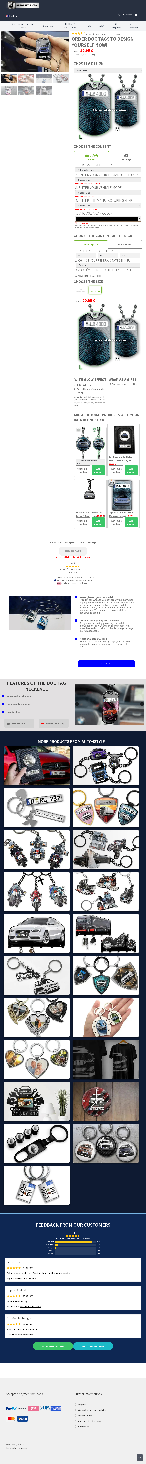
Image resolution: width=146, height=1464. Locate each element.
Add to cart (73, 551)
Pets (89, 25)
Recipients (47, 25)
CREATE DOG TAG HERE (106, 663)
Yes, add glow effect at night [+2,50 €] (89, 391)
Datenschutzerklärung (17, 1448)
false (77, 704)
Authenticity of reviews (89, 1421)
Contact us (83, 1426)
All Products (133, 26)
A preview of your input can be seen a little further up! (75, 542)
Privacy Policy (85, 1415)
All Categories (116, 26)
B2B (101, 25)
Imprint (82, 1404)
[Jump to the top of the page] (140, 1457)
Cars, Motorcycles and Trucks (22, 26)
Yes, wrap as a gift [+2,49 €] (124, 384)
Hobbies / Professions (70, 26)
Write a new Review (93, 1346)
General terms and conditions (92, 1410)
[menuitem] (13, 16)
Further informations (25, 1278)
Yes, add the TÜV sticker (89, 275)
